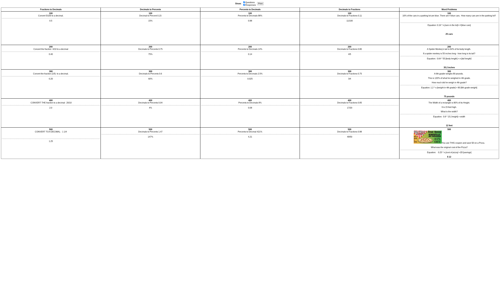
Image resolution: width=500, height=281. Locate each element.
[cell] (51, 28)
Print (260, 3)
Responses (250, 5)
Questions (250, 2)
